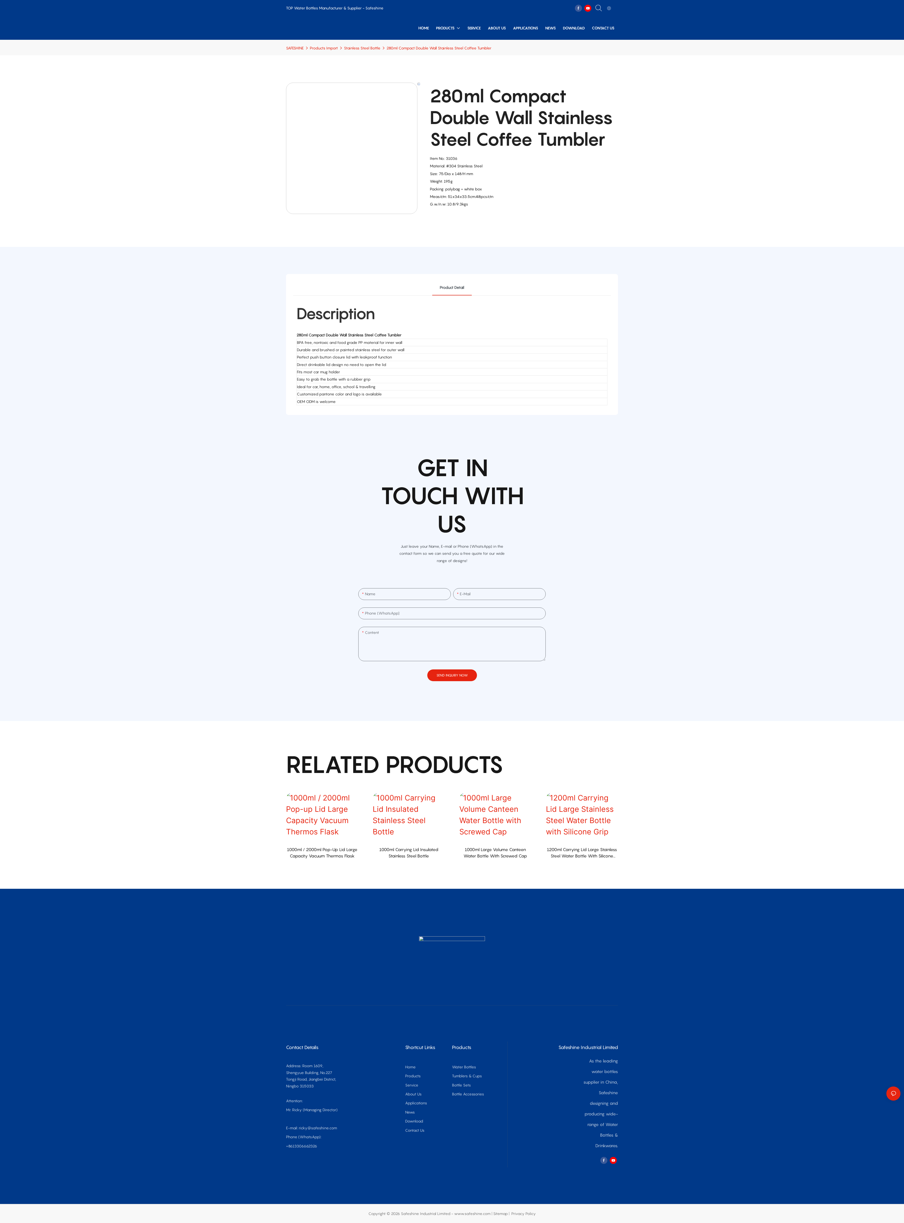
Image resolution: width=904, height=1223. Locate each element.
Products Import (324, 48)
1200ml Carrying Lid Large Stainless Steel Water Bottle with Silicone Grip (582, 853)
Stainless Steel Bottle (362, 48)
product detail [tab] (452, 287)
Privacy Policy (523, 1213)
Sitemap (500, 1213)
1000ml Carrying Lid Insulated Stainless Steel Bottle (408, 852)
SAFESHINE (295, 48)
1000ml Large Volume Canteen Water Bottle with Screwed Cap (495, 852)
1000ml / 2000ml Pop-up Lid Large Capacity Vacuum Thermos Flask (322, 852)
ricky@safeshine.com (318, 1128)
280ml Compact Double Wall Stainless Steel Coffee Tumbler (439, 48)
